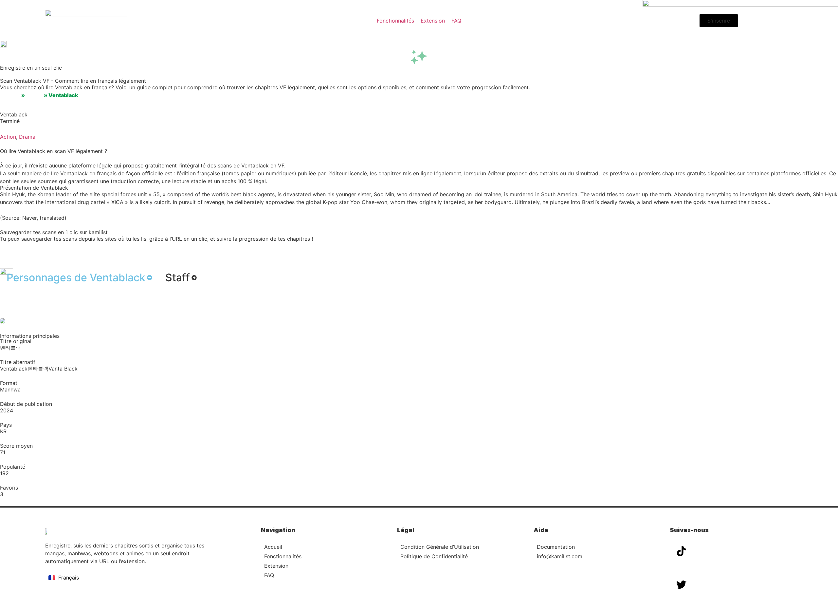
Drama (27, 136)
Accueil (10, 95)
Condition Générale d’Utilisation (439, 547)
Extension (276, 566)
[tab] (79, 277)
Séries (34, 95)
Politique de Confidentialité (434, 556)
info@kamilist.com (559, 556)
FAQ (269, 575)
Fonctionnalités (282, 556)
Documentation (556, 547)
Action (8, 136)
